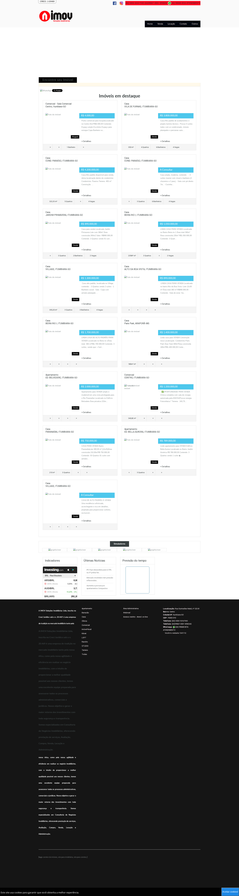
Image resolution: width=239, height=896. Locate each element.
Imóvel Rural (86, 629)
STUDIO (85, 646)
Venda (160, 24)
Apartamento (87, 608)
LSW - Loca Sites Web (82, 854)
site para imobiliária (65, 857)
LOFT (84, 638)
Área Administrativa (131, 608)
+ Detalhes (86, 141)
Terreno (85, 650)
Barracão (85, 613)
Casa (84, 617)
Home (150, 24)
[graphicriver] (54, 550)
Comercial (86, 625)
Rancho (85, 642)
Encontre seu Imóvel (58, 80)
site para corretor (80, 857)
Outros (195, 24)
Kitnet (84, 633)
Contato (183, 24)
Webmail (126, 613)
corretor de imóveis (50, 857)
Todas (84, 654)
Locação (171, 24)
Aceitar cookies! (230, 892)
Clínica (84, 621)
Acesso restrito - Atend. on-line (135, 617)
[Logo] (56, 16)
